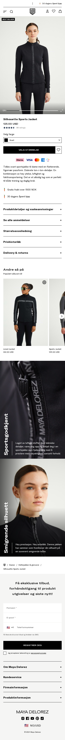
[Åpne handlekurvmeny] (60, 11)
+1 (10, 627)
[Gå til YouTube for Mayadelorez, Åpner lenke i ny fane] (32, 718)
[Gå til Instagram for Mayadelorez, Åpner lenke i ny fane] (22, 718)
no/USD (32, 725)
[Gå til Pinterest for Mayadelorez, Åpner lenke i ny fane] (37, 718)
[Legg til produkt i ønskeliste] (58, 150)
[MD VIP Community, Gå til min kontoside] (47, 11)
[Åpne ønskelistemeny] (54, 11)
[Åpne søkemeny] (11, 11)
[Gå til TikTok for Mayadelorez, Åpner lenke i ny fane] (42, 718)
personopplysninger (38, 653)
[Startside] (4, 565)
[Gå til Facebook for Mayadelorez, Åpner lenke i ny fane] (27, 718)
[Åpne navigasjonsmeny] (5, 11)
